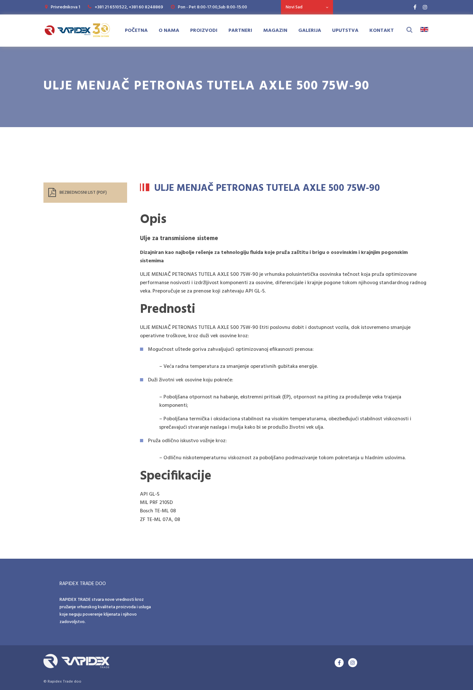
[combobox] (307, 7)
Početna (136, 30)
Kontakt (381, 30)
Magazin (275, 30)
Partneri (240, 30)
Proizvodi (204, 30)
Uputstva (345, 30)
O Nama (169, 30)
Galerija (309, 30)
